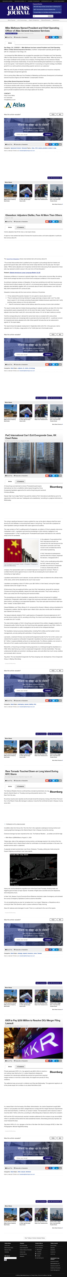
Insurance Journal (8, 1)
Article (10, 43)
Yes (53, 114)
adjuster (20, 368)
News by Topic (7, 1249)
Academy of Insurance (33, 1)
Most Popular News (8, 1247)
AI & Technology (22, 20)
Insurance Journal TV (20, 1)
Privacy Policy (34, 1275)
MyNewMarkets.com (46, 1)
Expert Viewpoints (34, 20)
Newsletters (56, 20)
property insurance (28, 953)
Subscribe (52, 1249)
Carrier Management (59, 1)
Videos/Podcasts (45, 20)
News (12, 368)
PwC (35, 704)
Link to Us (52, 1254)
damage (20, 953)
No (60, 114)
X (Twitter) (39, 1251)
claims (26, 368)
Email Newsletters (39, 1245)
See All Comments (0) (54, 178)
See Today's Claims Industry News (35, 1238)
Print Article (60, 37)
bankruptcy (21, 704)
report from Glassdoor (13, 259)
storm (35, 953)
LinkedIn (56, 37)
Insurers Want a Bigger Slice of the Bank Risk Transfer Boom (55, 199)
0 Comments (20, 227)
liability (31, 704)
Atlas (33, 148)
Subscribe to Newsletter (21, 37)
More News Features (57, 204)
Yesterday (6, 1252)
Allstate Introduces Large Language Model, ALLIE (25, 273)
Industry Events (23, 1254)
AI (23, 368)
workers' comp (52, 148)
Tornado (39, 953)
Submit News (53, 1245)
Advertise (52, 1247)
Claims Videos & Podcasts (26, 1249)
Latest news (7, 1245)
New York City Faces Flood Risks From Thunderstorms (41, 198)
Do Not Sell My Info (39, 1258)
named (40, 148)
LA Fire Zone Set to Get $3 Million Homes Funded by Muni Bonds (10, 199)
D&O (19, 1172)
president (45, 148)
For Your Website (39, 1247)
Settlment (28, 1172)
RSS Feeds (39, 1249)
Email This (9, 37)
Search (50, 16)
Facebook (50, 37)
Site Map (49, 1275)
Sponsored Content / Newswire (19, 148)
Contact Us (52, 1252)
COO (36, 148)
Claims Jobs (22, 1252)
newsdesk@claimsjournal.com (27, 150)
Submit (47, 134)
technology (32, 368)
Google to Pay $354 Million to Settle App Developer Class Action (25, 199)
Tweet (53, 37)
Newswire (22, 1256)
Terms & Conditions (42, 1275)
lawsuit (27, 704)
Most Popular (11, 20)
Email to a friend (47, 37)
